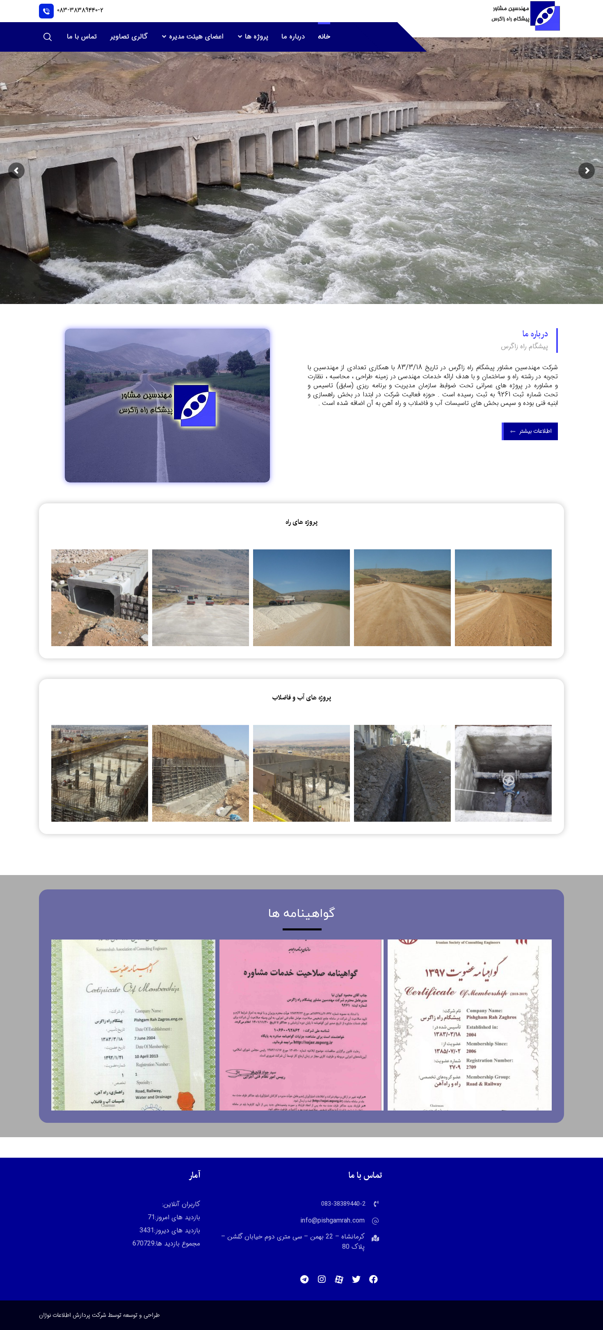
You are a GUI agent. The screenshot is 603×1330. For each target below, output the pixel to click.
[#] (373, 1279)
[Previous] (65, 597)
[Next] (537, 597)
